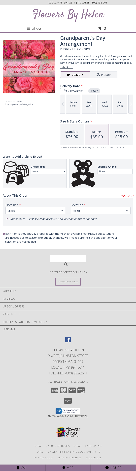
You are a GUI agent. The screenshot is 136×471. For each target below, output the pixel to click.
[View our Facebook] (68, 341)
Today (94, 90)
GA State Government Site (83, 451)
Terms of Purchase (68, 457)
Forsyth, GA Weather (49, 451)
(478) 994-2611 (67, 2)
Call (23, 468)
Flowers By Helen (68, 14)
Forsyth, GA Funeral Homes (52, 445)
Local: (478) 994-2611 (68, 367)
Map (69, 468)
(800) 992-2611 (100, 2)
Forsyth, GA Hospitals (87, 445)
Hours (115, 468)
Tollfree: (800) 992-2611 (68, 373)
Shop (36, 28)
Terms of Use (93, 457)
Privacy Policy (44, 457)
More (65, 66)
